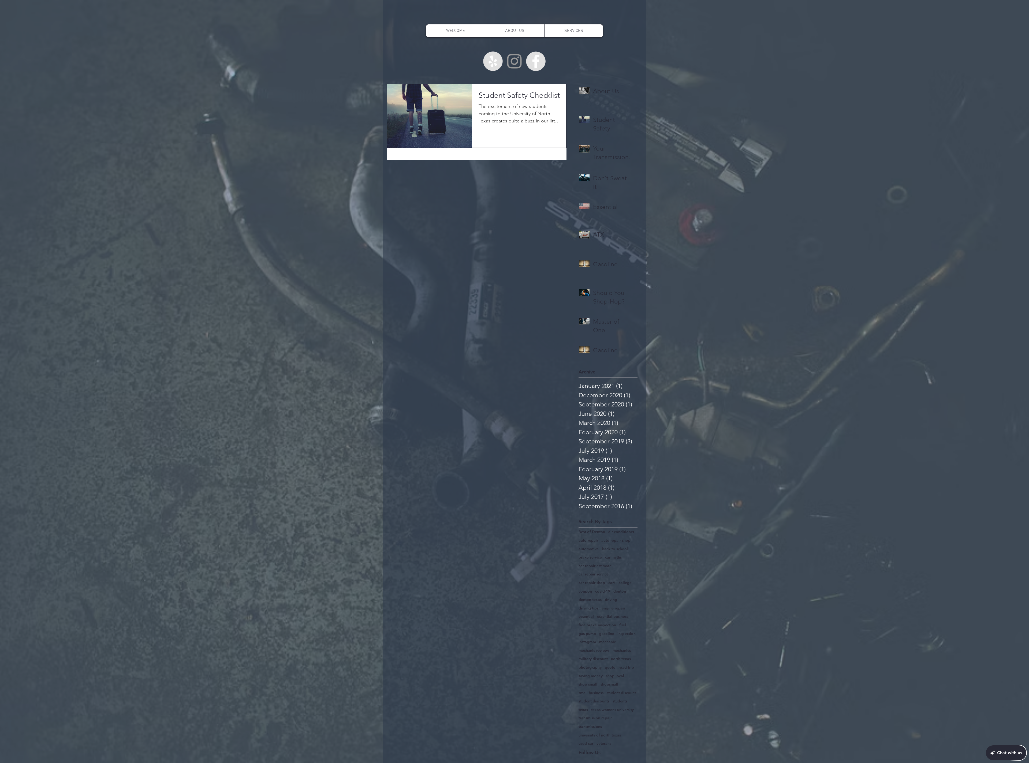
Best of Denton (592, 531)
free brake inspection (597, 625)
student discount (621, 692)
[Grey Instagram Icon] (514, 61)
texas (583, 709)
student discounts (594, 701)
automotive (589, 549)
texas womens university (612, 709)
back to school (615, 549)
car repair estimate (595, 565)
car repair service (594, 574)
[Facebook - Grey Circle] (536, 61)
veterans (603, 743)
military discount (593, 658)
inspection (626, 633)
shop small (588, 684)
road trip (626, 667)
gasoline (606, 633)
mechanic (607, 641)
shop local (615, 676)
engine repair (613, 608)
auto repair (588, 540)
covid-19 (602, 591)
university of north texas (600, 735)
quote (610, 667)
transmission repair (595, 718)
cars (611, 582)
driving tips (588, 608)
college (625, 582)
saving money (591, 676)
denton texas (590, 599)
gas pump (587, 633)
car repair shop (592, 582)
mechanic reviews (594, 650)
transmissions (590, 726)
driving (611, 599)
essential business (612, 616)
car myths (613, 557)
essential (586, 616)
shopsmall (609, 684)
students (620, 701)
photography (590, 667)
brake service (590, 557)
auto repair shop (616, 540)
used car (586, 743)
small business (591, 692)
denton (619, 591)
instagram (587, 641)
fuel (622, 625)
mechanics (622, 650)
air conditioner (621, 531)
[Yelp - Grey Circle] (493, 61)
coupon (585, 591)
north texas (621, 658)
